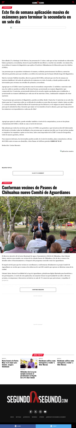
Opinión (41, 417)
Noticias (18, 417)
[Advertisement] (38, 310)
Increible (34, 417)
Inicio (12, 417)
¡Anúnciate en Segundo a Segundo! (56, 417)
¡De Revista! (26, 417)
